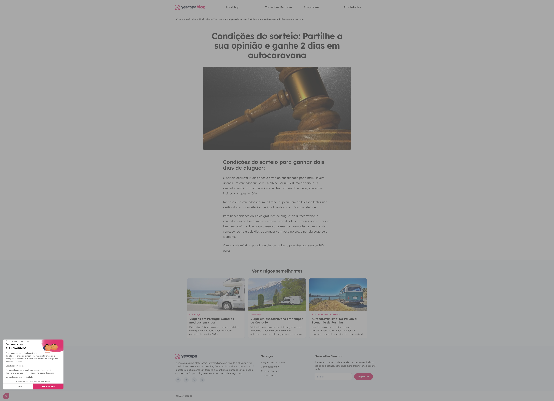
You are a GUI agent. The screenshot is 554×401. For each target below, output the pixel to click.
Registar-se (363, 376)
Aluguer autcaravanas (273, 362)
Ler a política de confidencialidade (19, 377)
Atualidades (352, 7)
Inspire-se (311, 7)
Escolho (18, 386)
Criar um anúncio (270, 371)
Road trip (232, 7)
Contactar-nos (269, 375)
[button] (6, 396)
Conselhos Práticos (278, 7)
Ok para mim (48, 386)
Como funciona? (270, 366)
